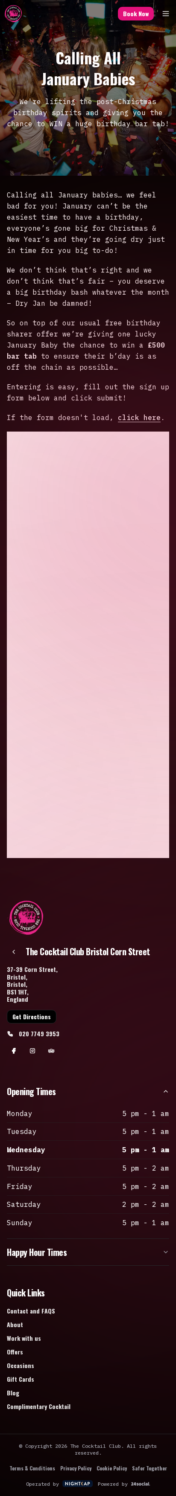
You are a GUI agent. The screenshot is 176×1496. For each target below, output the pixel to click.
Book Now (136, 13)
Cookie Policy (112, 1468)
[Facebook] (14, 1051)
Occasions (20, 1365)
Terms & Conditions (32, 1468)
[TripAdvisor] (51, 1051)
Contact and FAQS (31, 1310)
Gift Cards (20, 1378)
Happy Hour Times (37, 1252)
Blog (13, 1392)
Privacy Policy (75, 1468)
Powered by (113, 1484)
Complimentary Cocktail (38, 1406)
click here (139, 417)
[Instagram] (32, 1051)
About (15, 1324)
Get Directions (31, 1016)
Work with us (24, 1338)
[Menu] (166, 13)
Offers (15, 1351)
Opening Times (31, 1091)
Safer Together (149, 1468)
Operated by (42, 1484)
